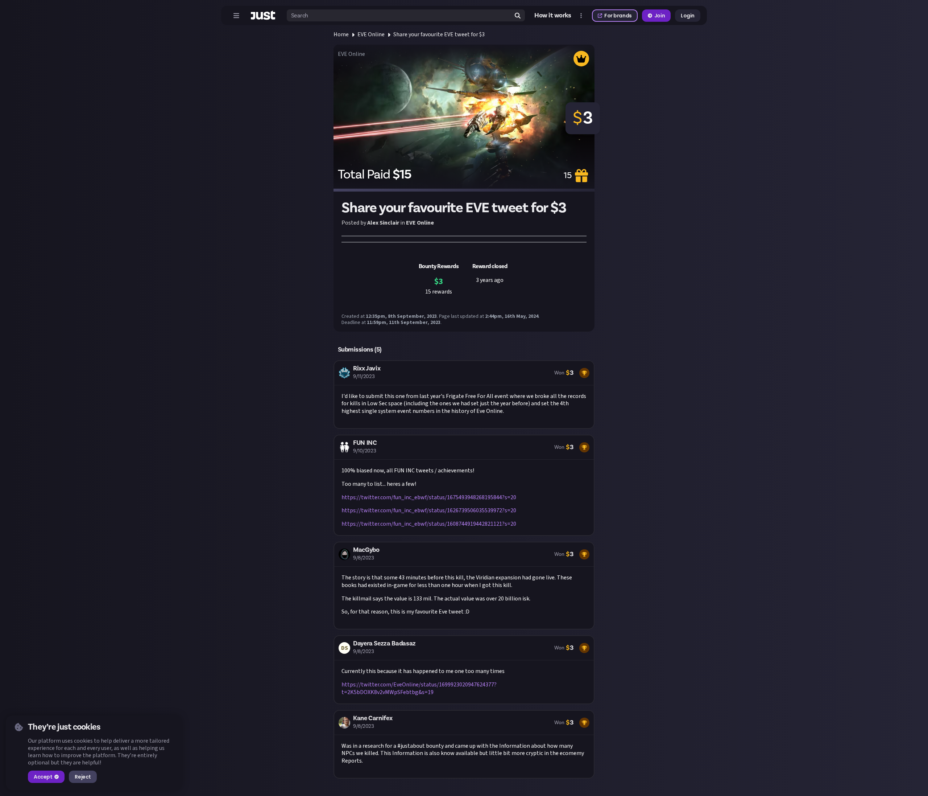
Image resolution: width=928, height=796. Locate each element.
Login (688, 15)
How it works (552, 16)
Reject (83, 776)
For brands (618, 15)
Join (659, 15)
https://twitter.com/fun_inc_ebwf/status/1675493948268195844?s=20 (428, 497)
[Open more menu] (581, 15)
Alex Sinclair (383, 223)
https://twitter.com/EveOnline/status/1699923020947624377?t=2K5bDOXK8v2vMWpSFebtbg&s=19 (419, 688)
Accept (43, 776)
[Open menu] (236, 15)
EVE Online (371, 34)
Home (341, 34)
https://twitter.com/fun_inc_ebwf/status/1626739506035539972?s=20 (428, 510)
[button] (464, 394)
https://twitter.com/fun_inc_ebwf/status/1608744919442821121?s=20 (428, 524)
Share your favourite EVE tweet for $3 (439, 34)
